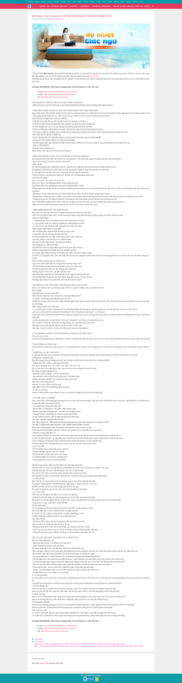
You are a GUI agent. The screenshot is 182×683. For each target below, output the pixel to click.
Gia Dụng (92, 1)
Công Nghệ (56, 1)
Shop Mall (37, 639)
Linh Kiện (122, 1)
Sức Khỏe (43, 1)
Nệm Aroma (94, 76)
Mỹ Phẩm (116, 1)
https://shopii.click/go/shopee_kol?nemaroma (61, 92)
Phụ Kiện (80, 1)
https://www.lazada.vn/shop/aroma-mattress (60, 94)
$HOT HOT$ (63, 6)
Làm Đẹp (37, 1)
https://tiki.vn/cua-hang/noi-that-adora (54, 97)
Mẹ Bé (74, 1)
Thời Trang (30, 1)
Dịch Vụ (141, 1)
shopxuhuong (106, 6)
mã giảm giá (55, 6)
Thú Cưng (86, 1)
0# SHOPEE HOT (85, 6)
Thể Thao (49, 1)
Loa (142, 6)
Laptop (137, 6)
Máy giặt (116, 6)
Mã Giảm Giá (96, 6)
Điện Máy (63, 1)
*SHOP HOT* (73, 6)
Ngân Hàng (135, 1)
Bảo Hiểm (128, 1)
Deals (48, 6)
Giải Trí (104, 1)
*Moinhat (42, 6)
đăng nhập (44, 663)
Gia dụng (123, 6)
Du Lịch (69, 1)
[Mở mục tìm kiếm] (153, 6)
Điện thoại (130, 6)
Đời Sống (110, 1)
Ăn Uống (98, 1)
